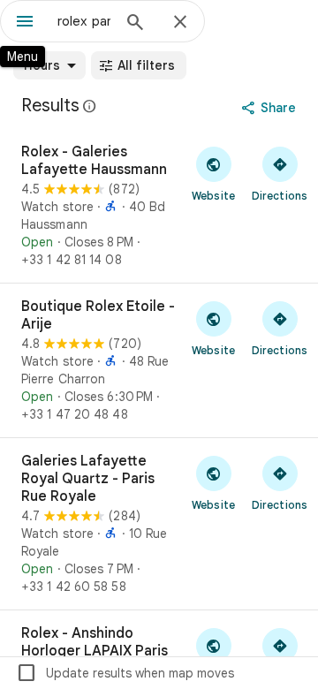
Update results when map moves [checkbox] (125, 673)
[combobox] (83, 21)
